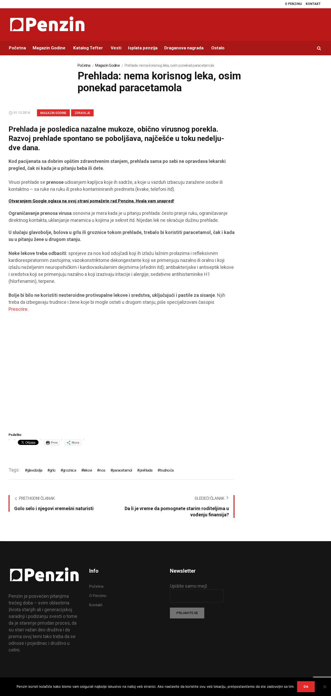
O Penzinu (97, 595)
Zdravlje (82, 113)
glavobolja (34, 470)
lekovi (88, 470)
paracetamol (122, 470)
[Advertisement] (122, 374)
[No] (324, 686)
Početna (84, 65)
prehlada (146, 470)
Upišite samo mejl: (189, 586)
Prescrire (18, 309)
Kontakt (95, 605)
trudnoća (167, 470)
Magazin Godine (107, 65)
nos (102, 470)
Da (306, 687)
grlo (52, 470)
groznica (69, 470)
